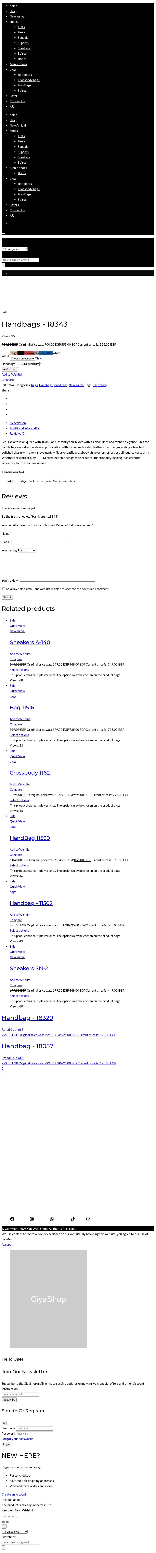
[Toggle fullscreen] (11, 1516)
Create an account (14, 1494)
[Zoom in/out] (14, 1516)
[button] (14, 21)
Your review (11, 580)
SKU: (5, 385)
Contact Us (17, 1205)
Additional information (25, 428)
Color (6, 355)
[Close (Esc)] (3, 1516)
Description (18, 423)
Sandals (15, 1121)
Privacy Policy (19, 1200)
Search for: (9, 254)
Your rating (9, 550)
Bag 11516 (22, 707)
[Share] (7, 1516)
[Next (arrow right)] (7, 1522)
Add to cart (9, 369)
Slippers (15, 1126)
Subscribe (9, 1399)
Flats (13, 1116)
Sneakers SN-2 (29, 968)
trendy (102, 385)
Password (8, 1433)
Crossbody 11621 (31, 772)
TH (95, 385)
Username (8, 1428)
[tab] (82, 422)
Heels (13, 1110)
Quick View (17, 625)
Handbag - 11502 (31, 903)
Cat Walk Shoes (37, 1228)
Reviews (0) (17, 433)
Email (6, 542)
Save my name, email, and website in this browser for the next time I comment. (57, 589)
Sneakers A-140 (30, 642)
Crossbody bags (20, 1171)
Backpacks (17, 1165)
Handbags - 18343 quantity (20, 364)
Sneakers (16, 1132)
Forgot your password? (17, 1439)
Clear (38, 358)
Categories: (23, 385)
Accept (6, 1244)
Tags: (88, 385)
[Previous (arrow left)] (3, 1522)
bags (34, 385)
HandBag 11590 (30, 838)
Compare (8, 379)
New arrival (76, 385)
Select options (19, 669)
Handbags (46, 385)
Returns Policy (20, 1211)
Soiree (14, 1137)
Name (6, 533)
